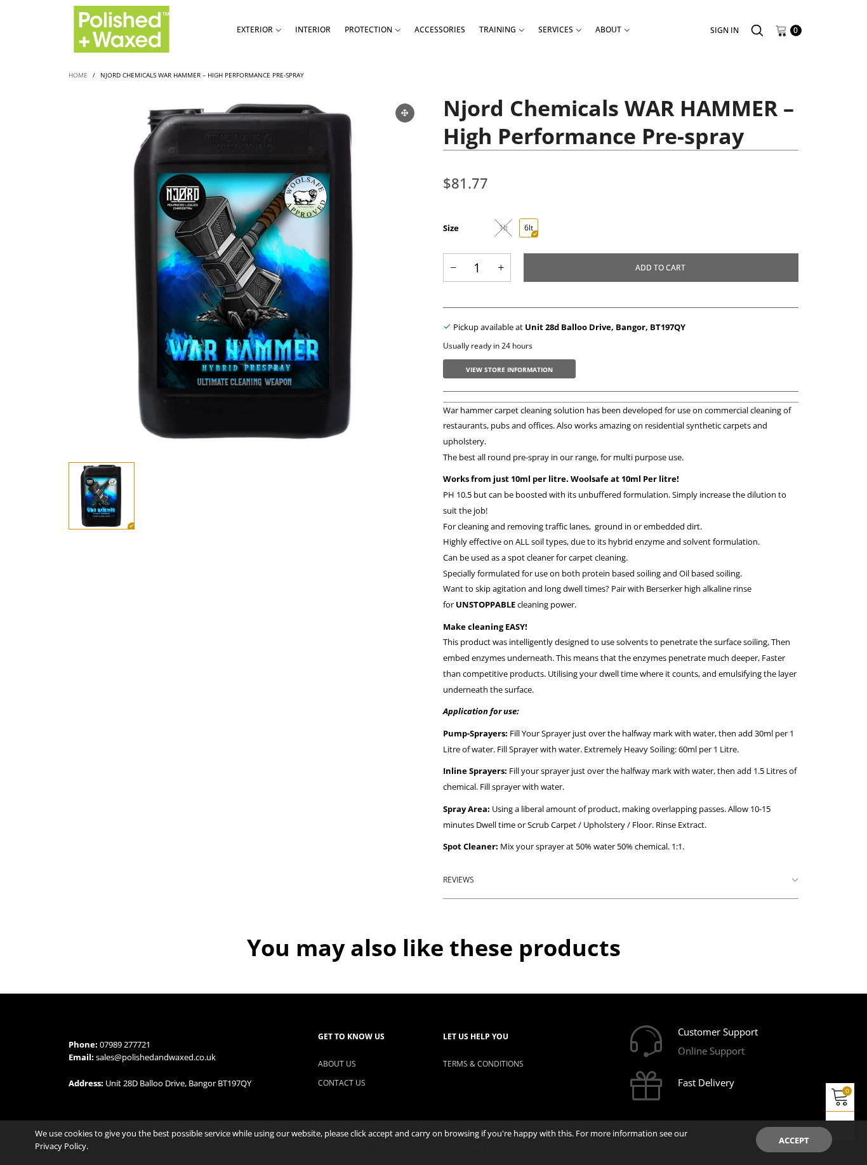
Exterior (255, 29)
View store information (509, 369)
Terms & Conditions (483, 1063)
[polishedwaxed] (121, 29)
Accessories (439, 29)
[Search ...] (757, 30)
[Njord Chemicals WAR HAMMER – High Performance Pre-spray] (246, 271)
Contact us (342, 1082)
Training (497, 29)
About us (337, 1063)
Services (555, 29)
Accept (794, 1140)
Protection (368, 29)
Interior (313, 29)
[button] (453, 267)
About (608, 29)
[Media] (404, 113)
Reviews (458, 879)
